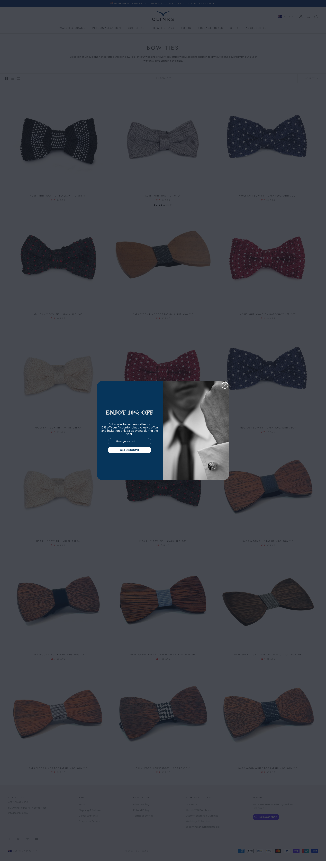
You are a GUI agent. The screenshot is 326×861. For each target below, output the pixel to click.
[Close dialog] (225, 385)
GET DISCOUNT (129, 449)
